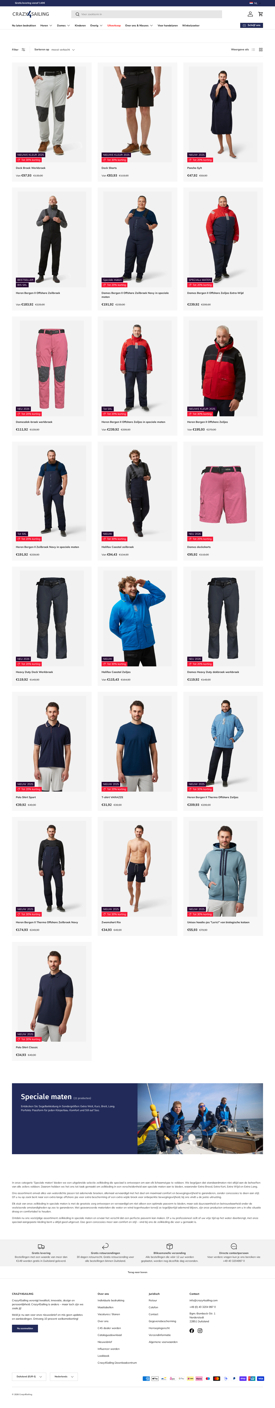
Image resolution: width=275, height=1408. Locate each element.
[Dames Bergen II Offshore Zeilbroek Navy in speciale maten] (137, 239)
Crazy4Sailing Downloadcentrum (117, 1362)
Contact (153, 1314)
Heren (44, 25)
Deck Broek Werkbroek (30, 168)
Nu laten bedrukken (24, 25)
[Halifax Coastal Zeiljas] (137, 618)
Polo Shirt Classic (27, 1047)
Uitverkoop (114, 25)
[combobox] (146, 14)
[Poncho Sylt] (223, 114)
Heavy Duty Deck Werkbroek (34, 672)
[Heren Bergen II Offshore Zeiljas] (223, 368)
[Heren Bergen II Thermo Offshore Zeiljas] (223, 744)
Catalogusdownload (110, 1335)
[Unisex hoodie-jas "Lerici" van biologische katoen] (223, 869)
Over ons (103, 1321)
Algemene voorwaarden (163, 1342)
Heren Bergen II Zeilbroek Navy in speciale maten (47, 547)
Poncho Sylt (194, 168)
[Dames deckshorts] (223, 493)
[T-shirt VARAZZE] (137, 744)
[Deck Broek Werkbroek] (52, 114)
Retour (153, 1300)
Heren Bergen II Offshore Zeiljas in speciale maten (133, 422)
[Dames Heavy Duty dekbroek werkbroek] (223, 618)
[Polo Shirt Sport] (52, 744)
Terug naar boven (137, 1272)
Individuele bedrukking (111, 1300)
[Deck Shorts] (137, 114)
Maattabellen (105, 1307)
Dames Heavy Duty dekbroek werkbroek (213, 672)
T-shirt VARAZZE (112, 797)
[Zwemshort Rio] (137, 869)
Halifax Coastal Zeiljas (116, 672)
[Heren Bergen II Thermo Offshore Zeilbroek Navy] (52, 869)
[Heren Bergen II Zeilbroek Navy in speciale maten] (52, 493)
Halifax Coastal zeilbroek (118, 547)
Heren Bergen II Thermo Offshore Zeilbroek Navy (47, 922)
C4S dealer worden (109, 1328)
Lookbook (103, 1355)
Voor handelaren (168, 25)
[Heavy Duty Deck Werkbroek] (52, 618)
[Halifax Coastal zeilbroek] (137, 493)
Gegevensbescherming (162, 1321)
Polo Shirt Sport (26, 797)
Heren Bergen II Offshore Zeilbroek (38, 293)
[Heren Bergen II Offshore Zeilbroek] (52, 239)
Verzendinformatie (160, 1335)
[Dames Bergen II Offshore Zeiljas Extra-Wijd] (223, 239)
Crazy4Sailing (25, 1394)
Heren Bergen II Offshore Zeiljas (207, 422)
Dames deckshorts (199, 547)
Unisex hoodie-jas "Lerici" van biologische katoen (218, 922)
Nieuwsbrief (105, 1342)
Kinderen (80, 25)
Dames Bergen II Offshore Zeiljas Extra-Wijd (215, 293)
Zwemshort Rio (111, 922)
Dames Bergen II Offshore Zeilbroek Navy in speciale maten (135, 295)
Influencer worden (109, 1349)
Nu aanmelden (25, 1328)
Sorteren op (41, 49)
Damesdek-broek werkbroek (34, 422)
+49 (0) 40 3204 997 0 (203, 1307)
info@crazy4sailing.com (204, 1300)
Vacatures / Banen (109, 1314)
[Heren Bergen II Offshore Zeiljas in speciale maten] (137, 368)
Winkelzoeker (190, 25)
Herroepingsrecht (159, 1328)
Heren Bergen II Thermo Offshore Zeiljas (212, 797)
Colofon (153, 1307)
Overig (94, 25)
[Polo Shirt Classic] (52, 994)
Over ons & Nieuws (137, 25)
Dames (61, 25)
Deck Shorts (109, 168)
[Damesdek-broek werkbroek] (52, 368)
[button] (255, 3)
